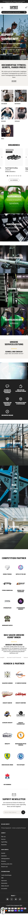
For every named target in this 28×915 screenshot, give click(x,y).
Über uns (3, 838)
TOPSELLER (17, 121)
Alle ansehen (14, 180)
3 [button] (11, 176)
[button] (22, 659)
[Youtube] (15, 900)
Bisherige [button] (2, 157)
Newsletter (4, 846)
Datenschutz (4, 885)
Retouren (3, 863)
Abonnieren (23, 814)
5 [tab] (17, 58)
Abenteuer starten (8, 37)
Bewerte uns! (4, 868)
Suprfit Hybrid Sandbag (11, 168)
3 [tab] (14, 58)
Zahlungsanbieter (5, 860)
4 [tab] (15, 58)
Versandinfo (4, 890)
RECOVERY (3, 121)
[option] (14, 162)
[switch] (3, 913)
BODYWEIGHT (18, 104)
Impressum (4, 882)
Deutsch (13, 897)
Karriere (3, 841)
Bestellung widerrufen (6, 865)
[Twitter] (19, 900)
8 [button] (20, 176)
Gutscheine (4, 857)
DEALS (2, 139)
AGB (2, 879)
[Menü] (2, 7)
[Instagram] (11, 900)
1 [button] (7, 176)
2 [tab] (12, 58)
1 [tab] (11, 58)
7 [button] (19, 176)
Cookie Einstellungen (6, 877)
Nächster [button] (26, 157)
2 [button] (9, 176)
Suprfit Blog (4, 843)
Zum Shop (14, 81)
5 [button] (15, 176)
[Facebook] (7, 900)
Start (24, 12)
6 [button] (17, 176)
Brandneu (14, 145)
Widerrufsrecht (5, 887)
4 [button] (13, 176)
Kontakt (3, 855)
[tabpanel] (14, 37)
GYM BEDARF (4, 104)
